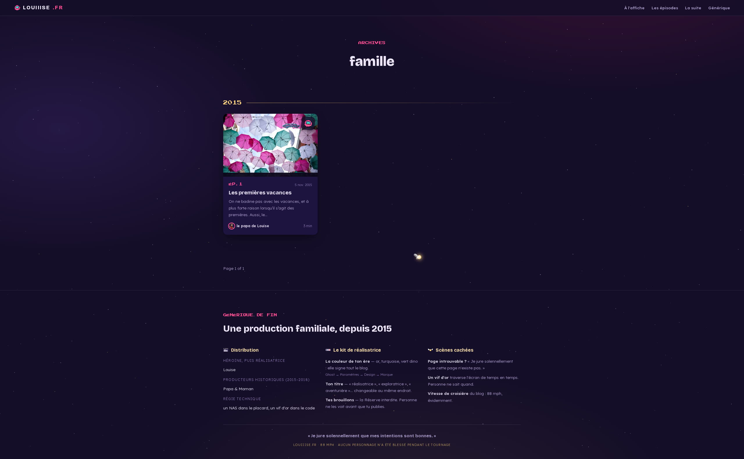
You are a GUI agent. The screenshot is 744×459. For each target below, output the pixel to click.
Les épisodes (665, 7)
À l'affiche (634, 7)
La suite (693, 7)
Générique (719, 7)
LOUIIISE (43, 7)
